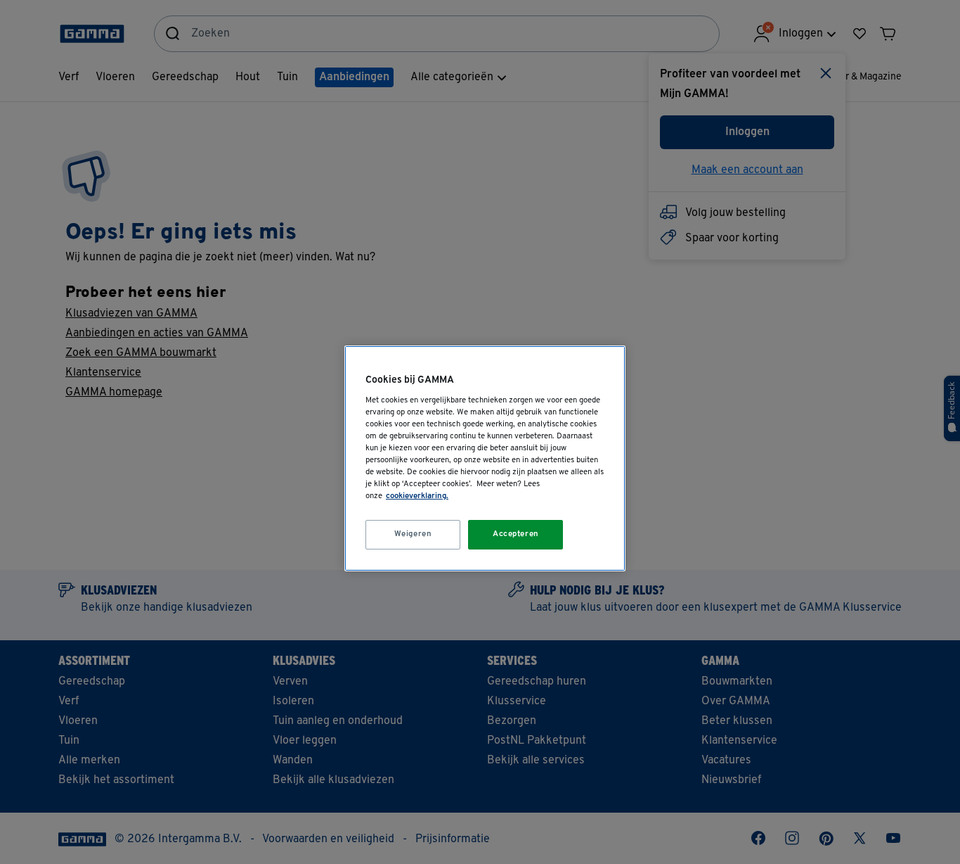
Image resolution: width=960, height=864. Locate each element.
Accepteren (516, 534)
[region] (484, 458)
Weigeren (413, 534)
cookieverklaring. (417, 496)
